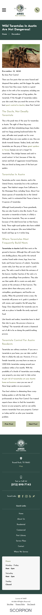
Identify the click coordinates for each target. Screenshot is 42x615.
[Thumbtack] (33, 496)
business (13, 382)
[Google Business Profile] (19, 496)
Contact (21, 546)
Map (21, 466)
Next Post (33, 424)
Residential (21, 524)
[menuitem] (10, 604)
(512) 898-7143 (21, 484)
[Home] (20, 10)
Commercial (21, 530)
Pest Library (21, 535)
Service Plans (21, 541)
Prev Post (9, 424)
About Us (21, 519)
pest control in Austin (15, 105)
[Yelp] (30, 496)
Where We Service (21, 552)
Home (21, 514)
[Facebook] (22, 496)
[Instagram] (26, 496)
